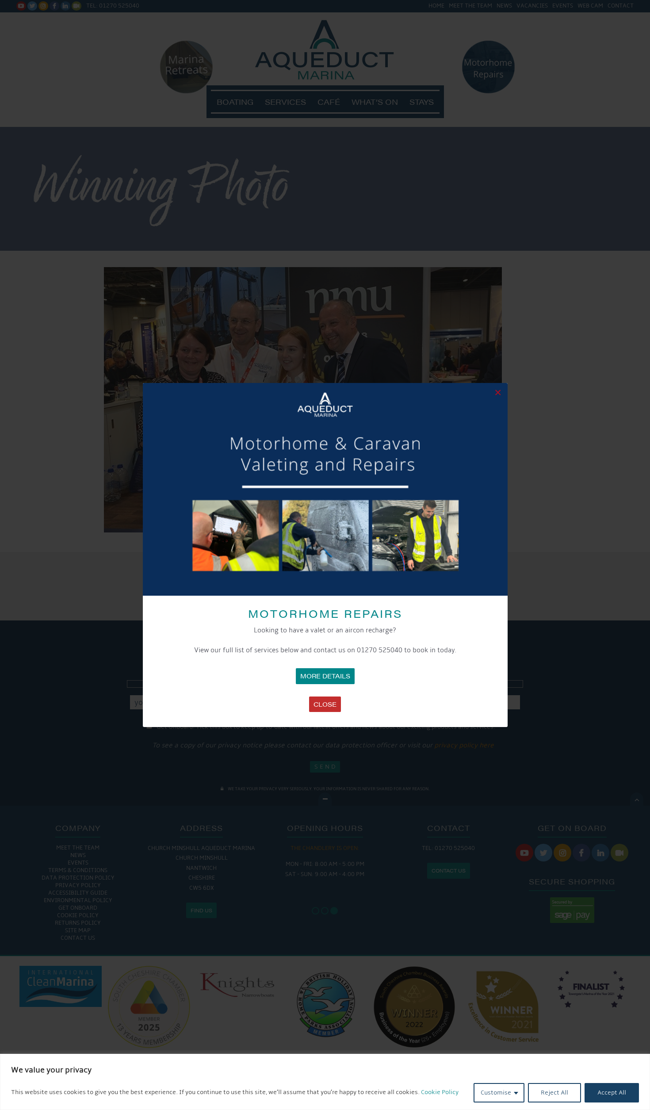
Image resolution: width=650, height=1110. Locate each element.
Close (325, 704)
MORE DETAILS (325, 675)
